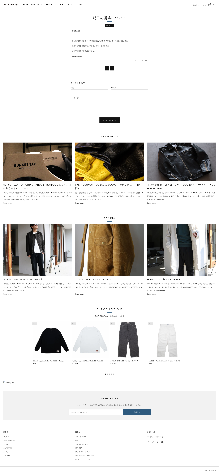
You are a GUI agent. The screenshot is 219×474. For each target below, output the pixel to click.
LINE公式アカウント (82, 459)
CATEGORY (59, 4)
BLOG (70, 4)
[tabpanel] (109, 344)
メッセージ (75, 98)
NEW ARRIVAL (37, 4)
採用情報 (78, 448)
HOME (25, 4)
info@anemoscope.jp (155, 437)
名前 (72, 88)
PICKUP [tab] (113, 315)
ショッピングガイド (82, 444)
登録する (137, 412)
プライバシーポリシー (83, 452)
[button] (196, 5)
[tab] (105, 374)
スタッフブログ (80, 437)
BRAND (49, 4)
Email (113, 88)
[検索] (214, 5)
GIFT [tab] (122, 315)
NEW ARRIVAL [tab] (101, 315)
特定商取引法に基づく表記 (84, 455)
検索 (76, 440)
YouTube (79, 4)
